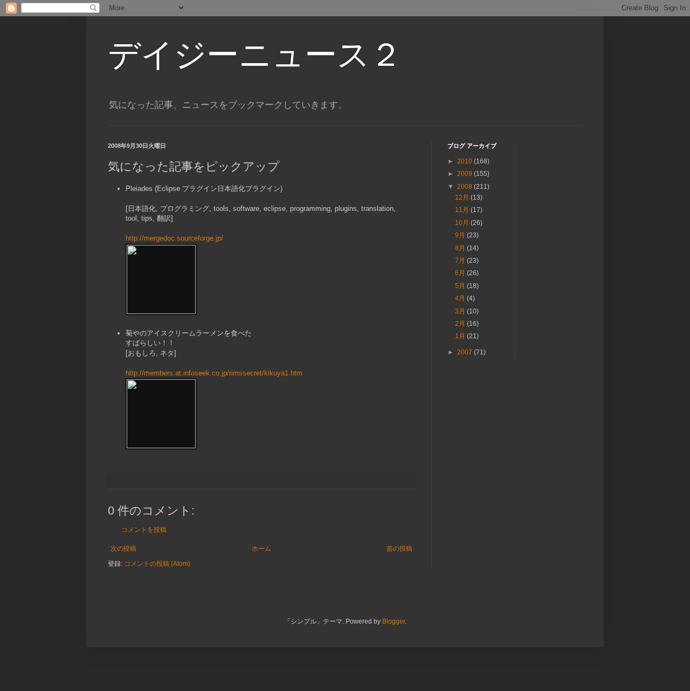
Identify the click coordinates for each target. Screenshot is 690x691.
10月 (463, 223)
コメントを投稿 (144, 529)
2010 (465, 161)
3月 (461, 311)
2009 (465, 173)
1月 (461, 336)
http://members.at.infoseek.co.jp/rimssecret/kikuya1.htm (214, 373)
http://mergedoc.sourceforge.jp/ (174, 238)
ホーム (261, 548)
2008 (465, 186)
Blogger (393, 621)
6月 (461, 273)
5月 (461, 286)
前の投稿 (399, 548)
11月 (463, 210)
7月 (461, 260)
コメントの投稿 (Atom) (157, 563)
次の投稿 (123, 548)
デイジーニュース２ (255, 55)
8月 (461, 248)
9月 (461, 235)
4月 (461, 298)
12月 (463, 197)
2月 (461, 323)
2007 (465, 352)
